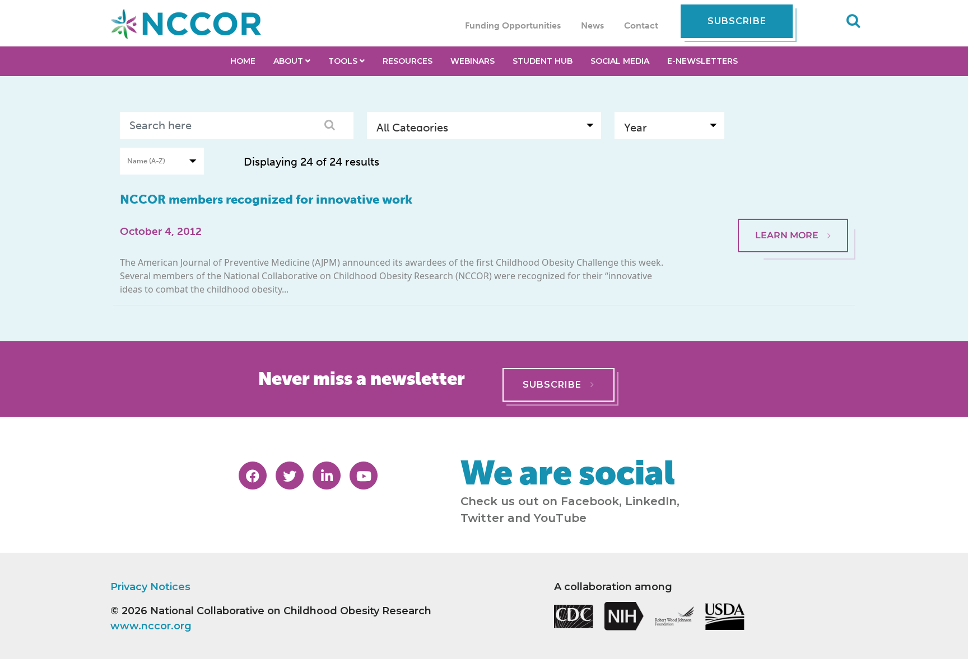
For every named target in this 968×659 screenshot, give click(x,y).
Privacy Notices (150, 587)
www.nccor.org (151, 626)
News (592, 25)
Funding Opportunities (513, 25)
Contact (641, 25)
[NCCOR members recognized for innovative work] (793, 191)
